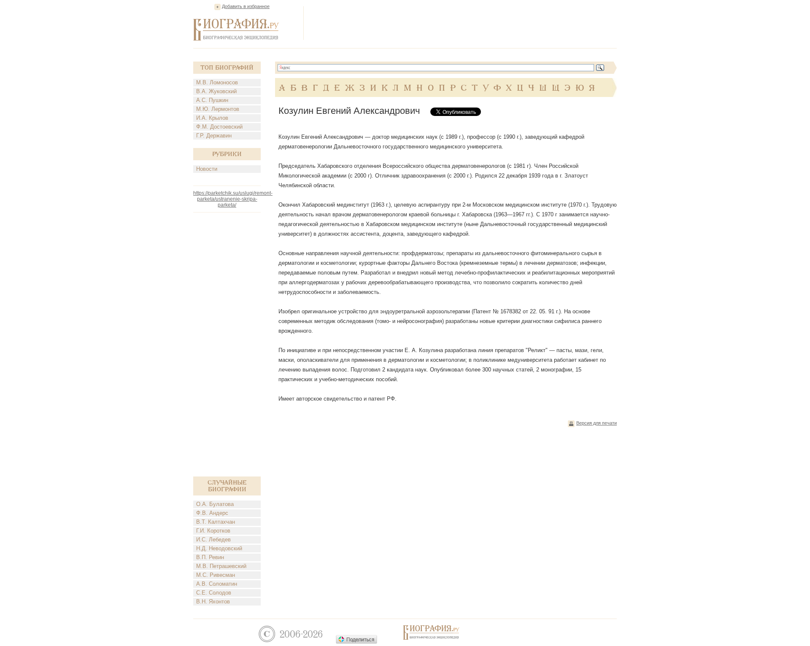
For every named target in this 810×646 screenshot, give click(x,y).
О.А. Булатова (215, 504)
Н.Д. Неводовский (219, 548)
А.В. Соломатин (216, 584)
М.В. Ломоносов (217, 82)
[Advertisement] (463, 23)
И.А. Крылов (212, 118)
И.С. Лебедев (213, 539)
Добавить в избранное (246, 6)
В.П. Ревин (210, 557)
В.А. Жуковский (216, 91)
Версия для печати (596, 422)
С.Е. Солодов (213, 592)
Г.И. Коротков (213, 531)
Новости (206, 169)
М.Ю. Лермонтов (217, 109)
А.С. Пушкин (212, 100)
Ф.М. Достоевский (219, 127)
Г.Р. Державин (214, 135)
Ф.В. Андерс (212, 513)
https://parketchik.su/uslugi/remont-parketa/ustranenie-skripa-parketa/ (233, 199)
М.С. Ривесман (215, 575)
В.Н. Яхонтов (213, 601)
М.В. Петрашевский (221, 566)
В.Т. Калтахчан (215, 522)
